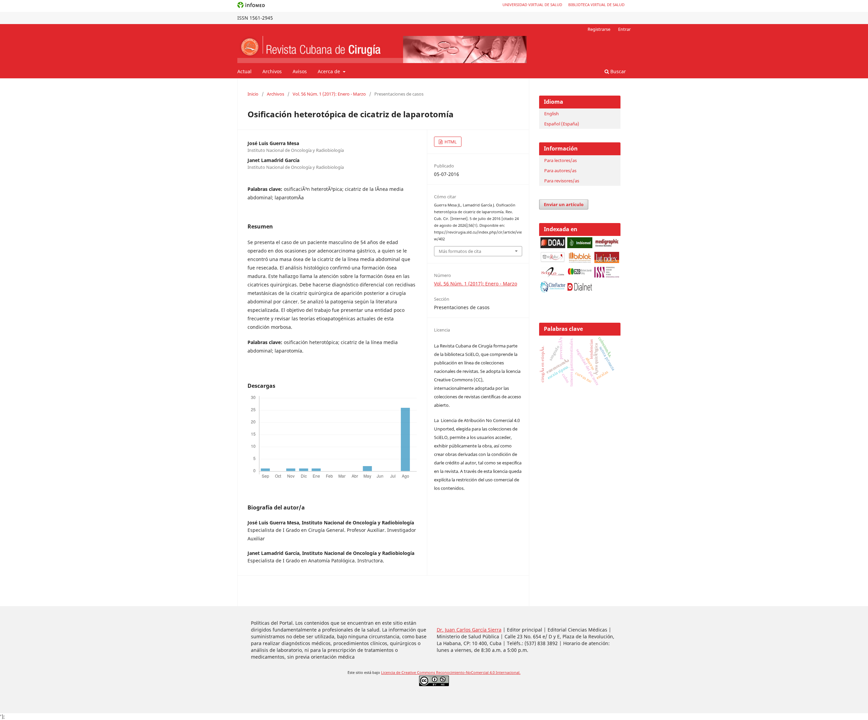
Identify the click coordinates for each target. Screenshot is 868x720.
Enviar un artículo (564, 204)
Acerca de (329, 71)
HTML (450, 142)
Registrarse (599, 29)
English (551, 114)
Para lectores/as (560, 160)
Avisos (300, 71)
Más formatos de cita (460, 251)
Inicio (253, 94)
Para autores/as (560, 170)
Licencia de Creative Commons (408, 672)
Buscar (617, 71)
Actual (244, 71)
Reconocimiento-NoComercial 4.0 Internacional (477, 672)
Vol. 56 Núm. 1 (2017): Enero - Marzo (329, 94)
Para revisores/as (561, 181)
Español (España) (561, 124)
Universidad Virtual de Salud (532, 4)
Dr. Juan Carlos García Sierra (469, 629)
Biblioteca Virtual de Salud (596, 4)
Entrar (624, 29)
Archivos (272, 71)
